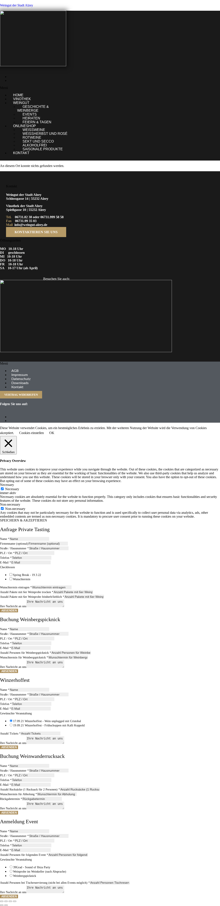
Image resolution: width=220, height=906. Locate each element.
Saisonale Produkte (43, 149)
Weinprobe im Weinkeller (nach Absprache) (39, 871)
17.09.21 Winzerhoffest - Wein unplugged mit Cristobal (47, 721)
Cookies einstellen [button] (31, 433)
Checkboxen (7, 567)
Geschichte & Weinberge (33, 108)
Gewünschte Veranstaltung (16, 713)
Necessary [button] (7, 485)
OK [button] (51, 433)
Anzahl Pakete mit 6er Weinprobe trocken (26, 592)
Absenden (9, 610)
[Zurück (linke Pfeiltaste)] (1, 905)
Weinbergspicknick (24, 875)
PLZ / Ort (7, 553)
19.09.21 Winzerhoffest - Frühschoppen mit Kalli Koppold (49, 725)
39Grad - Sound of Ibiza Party (31, 867)
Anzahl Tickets (10, 733)
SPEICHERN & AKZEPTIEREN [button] (23, 520)
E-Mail (5, 562)
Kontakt (21, 153)
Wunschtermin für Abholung (18, 794)
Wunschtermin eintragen (16, 587)
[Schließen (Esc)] (14, 901)
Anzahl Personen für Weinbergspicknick (25, 652)
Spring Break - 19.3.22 (27, 575)
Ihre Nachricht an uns (13, 606)
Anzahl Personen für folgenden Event (24, 854)
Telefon (6, 557)
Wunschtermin (21, 579)
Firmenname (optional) (14, 543)
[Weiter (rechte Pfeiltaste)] (6, 905)
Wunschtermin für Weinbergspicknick (24, 657)
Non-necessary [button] (10, 504)
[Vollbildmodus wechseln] (6, 901)
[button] (77, 88)
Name (4, 539)
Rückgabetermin (11, 799)
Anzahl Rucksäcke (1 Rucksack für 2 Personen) (30, 789)
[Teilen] (10, 901)
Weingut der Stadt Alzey (16, 5)
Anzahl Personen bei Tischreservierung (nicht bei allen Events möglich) (45, 882)
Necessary (12, 489)
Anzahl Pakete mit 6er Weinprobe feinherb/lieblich (32, 596)
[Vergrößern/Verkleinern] (1, 901)
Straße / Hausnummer (14, 548)
